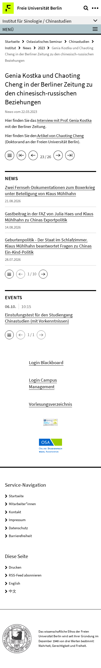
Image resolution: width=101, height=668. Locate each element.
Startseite (12, 41)
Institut (10, 48)
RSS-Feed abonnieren (25, 575)
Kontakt (15, 512)
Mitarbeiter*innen (22, 503)
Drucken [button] (15, 567)
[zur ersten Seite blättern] (21, 156)
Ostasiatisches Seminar (44, 41)
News (27, 48)
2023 (41, 48)
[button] (9, 274)
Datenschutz (18, 528)
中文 (12, 591)
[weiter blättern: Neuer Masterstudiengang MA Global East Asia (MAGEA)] (58, 156)
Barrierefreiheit (20, 535)
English (14, 583)
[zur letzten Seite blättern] (70, 156)
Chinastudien (79, 41)
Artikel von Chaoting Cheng (60, 135)
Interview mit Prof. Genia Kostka (64, 120)
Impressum (17, 519)
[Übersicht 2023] (9, 156)
